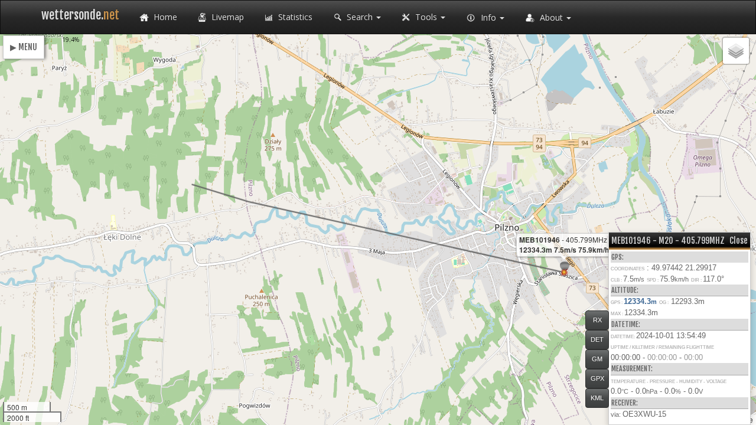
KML (597, 397)
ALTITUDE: (624, 290)
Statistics (294, 16)
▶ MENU (23, 47)
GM (597, 358)
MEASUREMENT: (632, 368)
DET (597, 339)
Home (164, 16)
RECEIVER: (624, 402)
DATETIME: (625, 324)
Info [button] (488, 17)
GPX (597, 378)
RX (597, 319)
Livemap (226, 16)
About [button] (551, 17)
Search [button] (359, 16)
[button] (564, 272)
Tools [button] (426, 16)
